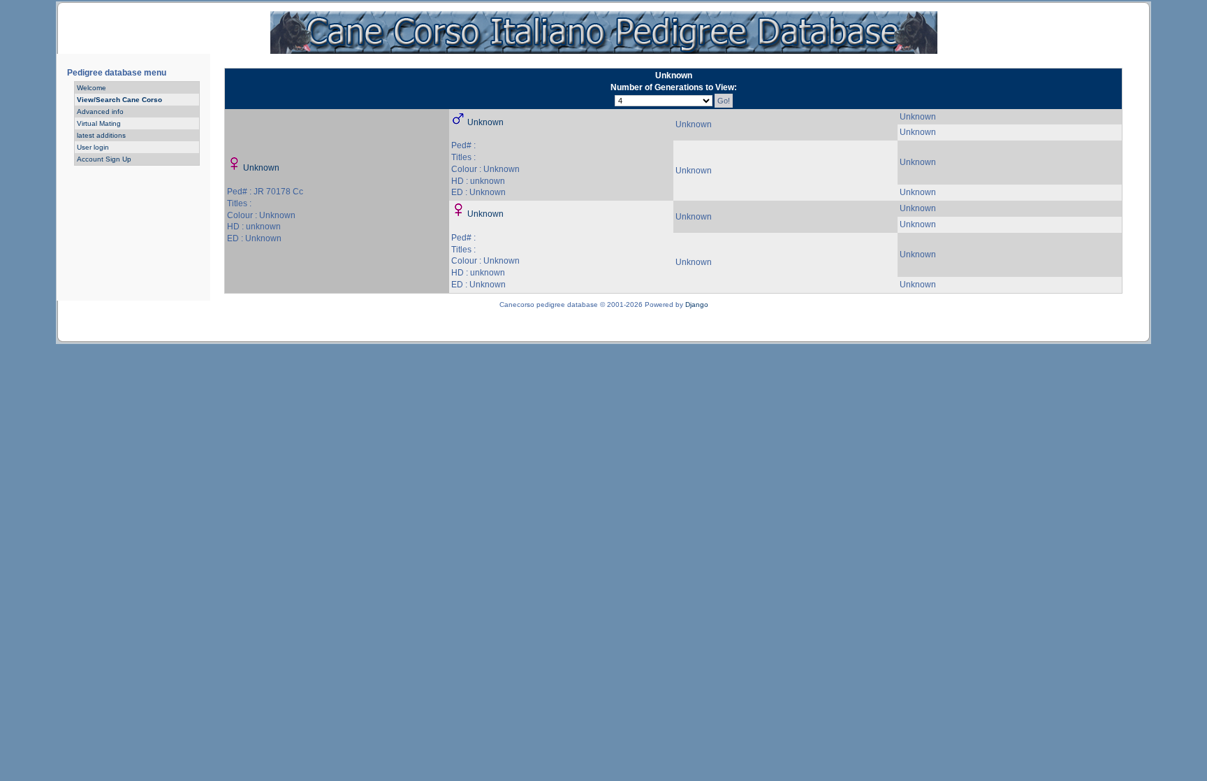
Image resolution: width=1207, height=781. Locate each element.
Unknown (261, 168)
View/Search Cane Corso (119, 99)
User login (93, 147)
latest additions (101, 135)
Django (696, 304)
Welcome (91, 88)
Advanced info (100, 111)
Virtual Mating (99, 123)
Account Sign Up (104, 159)
